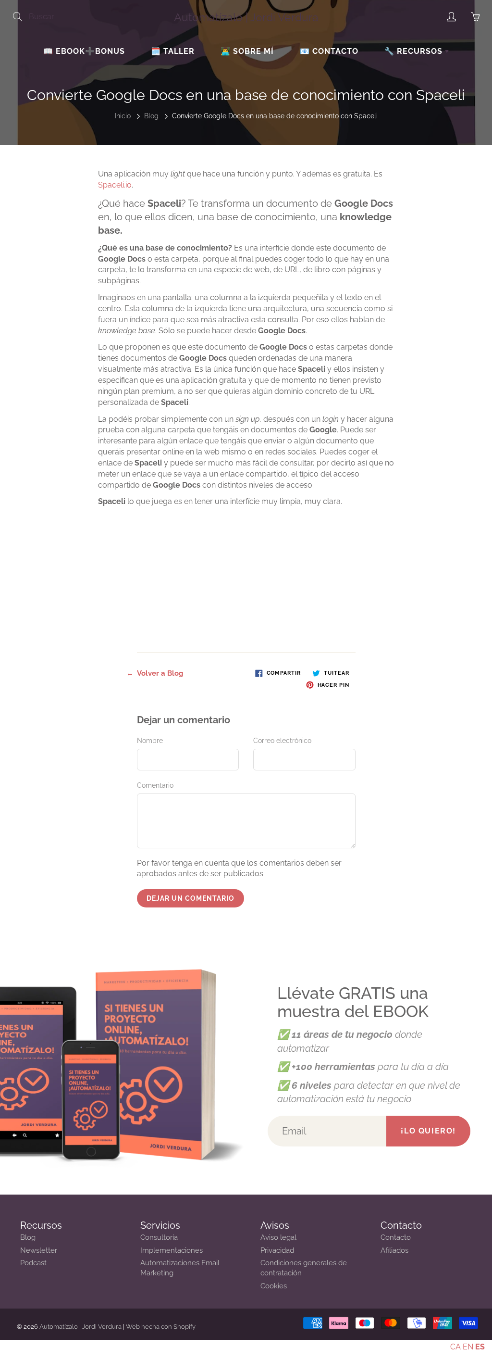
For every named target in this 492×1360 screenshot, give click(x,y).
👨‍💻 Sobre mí (247, 51)
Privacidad (277, 1250)
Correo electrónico (282, 740)
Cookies (273, 1286)
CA (455, 1346)
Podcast (33, 1263)
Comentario (155, 785)
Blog (151, 116)
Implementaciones (171, 1250)
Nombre (150, 740)
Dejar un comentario (190, 898)
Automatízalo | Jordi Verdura (246, 17)
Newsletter (38, 1250)
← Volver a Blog (155, 673)
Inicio (123, 116)
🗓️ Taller (173, 51)
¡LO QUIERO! (428, 1130)
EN (468, 1346)
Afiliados (394, 1250)
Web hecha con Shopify (161, 1326)
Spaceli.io (115, 184)
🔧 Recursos (414, 51)
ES (480, 1346)
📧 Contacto (329, 51)
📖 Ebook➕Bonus (84, 51)
